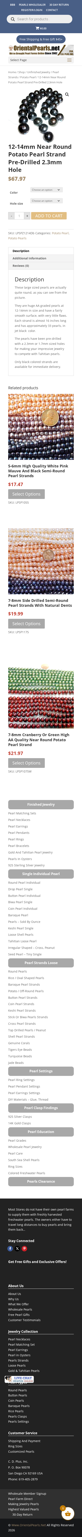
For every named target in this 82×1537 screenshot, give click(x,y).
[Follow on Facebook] (10, 1248)
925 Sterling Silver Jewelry (26, 865)
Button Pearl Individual (24, 896)
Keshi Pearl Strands (22, 1010)
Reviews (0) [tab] (21, 266)
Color (14, 192)
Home (12, 72)
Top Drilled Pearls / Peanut (27, 1030)
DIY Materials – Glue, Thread (28, 1099)
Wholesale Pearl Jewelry (25, 1147)
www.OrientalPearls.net (29, 1525)
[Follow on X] (17, 1248)
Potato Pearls (17, 238)
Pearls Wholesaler (32, 5)
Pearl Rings (16, 839)
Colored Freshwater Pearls (26, 1173)
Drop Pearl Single (20, 889)
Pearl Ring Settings (21, 1080)
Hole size (16, 203)
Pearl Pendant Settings (24, 1086)
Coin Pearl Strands (21, 1004)
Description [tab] (21, 251)
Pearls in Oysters (20, 859)
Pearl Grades (17, 1140)
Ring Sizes (15, 1166)
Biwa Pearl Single (20, 902)
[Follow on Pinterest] (24, 1248)
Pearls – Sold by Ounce (24, 922)
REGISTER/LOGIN (31, 10)
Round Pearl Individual (24, 883)
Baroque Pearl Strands (24, 984)
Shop (21, 72)
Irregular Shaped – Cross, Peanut (31, 948)
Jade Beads (16, 1063)
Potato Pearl (28, 77)
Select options (26, 494)
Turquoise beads (20, 1056)
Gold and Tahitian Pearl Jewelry (30, 852)
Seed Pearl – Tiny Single (25, 954)
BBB (12, 5)
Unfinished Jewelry (38, 72)
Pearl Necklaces (19, 820)
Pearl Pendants (18, 833)
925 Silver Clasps (20, 1117)
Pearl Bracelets (18, 846)
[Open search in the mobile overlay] (39, 19)
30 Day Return (59, 5)
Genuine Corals (19, 1043)
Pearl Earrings (18, 826)
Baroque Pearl (18, 915)
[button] (67, 94)
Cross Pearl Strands (22, 1024)
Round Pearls (17, 971)
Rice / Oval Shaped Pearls (26, 978)
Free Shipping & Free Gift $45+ (41, 39)
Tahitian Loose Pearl (22, 941)
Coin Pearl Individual (22, 909)
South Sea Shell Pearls (24, 1160)
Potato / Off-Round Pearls (26, 991)
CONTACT (52, 10)
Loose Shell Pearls (20, 935)
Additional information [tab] (29, 258)
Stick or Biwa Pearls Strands (28, 1017)
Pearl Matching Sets (22, 813)
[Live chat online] (19, 1379)
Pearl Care (15, 1153)
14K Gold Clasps (19, 1123)
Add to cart (48, 216)
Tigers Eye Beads (20, 1050)
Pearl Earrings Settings (24, 1093)
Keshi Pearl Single (20, 928)
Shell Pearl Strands (21, 1036)
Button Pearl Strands (22, 998)
